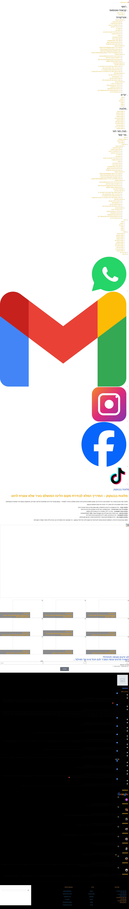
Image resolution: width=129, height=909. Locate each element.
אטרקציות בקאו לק (119, 64)
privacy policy (123, 896)
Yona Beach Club (116, 37)
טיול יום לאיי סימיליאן (116, 27)
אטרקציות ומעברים (122, 894)
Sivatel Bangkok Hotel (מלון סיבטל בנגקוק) (15, 635)
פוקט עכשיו (121, 14)
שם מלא (127, 661)
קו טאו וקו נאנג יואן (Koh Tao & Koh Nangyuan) (109, 59)
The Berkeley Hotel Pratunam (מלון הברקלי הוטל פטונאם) (58, 616)
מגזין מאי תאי (119, 131)
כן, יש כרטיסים (124, 666)
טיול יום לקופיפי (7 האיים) (115, 25)
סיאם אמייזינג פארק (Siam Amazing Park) (110, 49)
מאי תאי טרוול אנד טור (121, 891)
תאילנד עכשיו (120, 13)
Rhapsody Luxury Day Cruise (113, 44)
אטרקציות (121, 17)
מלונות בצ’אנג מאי (119, 118)
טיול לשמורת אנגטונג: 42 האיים (113, 57)
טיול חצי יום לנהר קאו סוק (115, 75)
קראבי (122, 106)
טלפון (42, 661)
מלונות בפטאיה (120, 114)
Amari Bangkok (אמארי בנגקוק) (62, 653)
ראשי (123, 6)
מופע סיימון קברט (117, 21)
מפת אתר (117, 887)
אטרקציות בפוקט (120, 20)
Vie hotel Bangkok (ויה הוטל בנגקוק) (17, 653)
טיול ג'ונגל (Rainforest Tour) (114, 88)
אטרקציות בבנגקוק (119, 45)
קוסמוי (122, 102)
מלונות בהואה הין (119, 123)
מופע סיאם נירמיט (116, 39)
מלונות (123, 108)
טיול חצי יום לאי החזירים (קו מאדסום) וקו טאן (110, 56)
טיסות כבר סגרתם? (124, 664)
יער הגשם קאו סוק (116, 76)
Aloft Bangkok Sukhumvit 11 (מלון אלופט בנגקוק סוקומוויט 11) (16, 616)
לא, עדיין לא (117, 666)
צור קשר (122, 134)
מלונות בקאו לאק (119, 121)
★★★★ (26, 613)
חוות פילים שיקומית (116, 33)
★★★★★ (111, 613)
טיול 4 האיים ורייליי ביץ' (115, 92)
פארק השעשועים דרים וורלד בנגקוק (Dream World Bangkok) (106, 52)
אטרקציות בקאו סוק (119, 73)
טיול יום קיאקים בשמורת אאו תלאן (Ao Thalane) (109, 90)
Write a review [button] (124, 691)
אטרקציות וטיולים (68, 887)
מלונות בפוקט (120, 111)
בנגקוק (122, 99)
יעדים (123, 94)
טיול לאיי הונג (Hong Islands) (114, 85)
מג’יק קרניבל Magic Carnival (114, 42)
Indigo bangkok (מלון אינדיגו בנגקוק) (103, 635)
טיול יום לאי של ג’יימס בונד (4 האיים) (112, 32)
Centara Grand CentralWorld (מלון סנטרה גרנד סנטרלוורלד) (59, 634)
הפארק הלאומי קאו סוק (115, 78)
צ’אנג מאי (121, 101)
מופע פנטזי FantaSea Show (114, 40)
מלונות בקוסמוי (120, 116)
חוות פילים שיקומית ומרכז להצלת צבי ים (111, 69)
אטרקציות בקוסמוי (119, 54)
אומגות (119, 35)
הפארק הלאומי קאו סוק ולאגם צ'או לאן (111, 80)
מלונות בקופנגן (120, 120)
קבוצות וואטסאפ (118, 10)
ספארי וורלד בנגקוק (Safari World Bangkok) (110, 47)
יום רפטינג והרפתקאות (115, 87)
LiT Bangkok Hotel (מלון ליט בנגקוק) (103, 653)
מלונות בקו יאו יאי (119, 126)
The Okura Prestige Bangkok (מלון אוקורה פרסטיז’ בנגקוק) (102, 616)
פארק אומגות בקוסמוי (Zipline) (113, 61)
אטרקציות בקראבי (119, 81)
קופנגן (122, 104)
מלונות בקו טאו (120, 125)
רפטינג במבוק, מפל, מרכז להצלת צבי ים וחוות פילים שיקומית (106, 71)
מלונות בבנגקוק (120, 113)
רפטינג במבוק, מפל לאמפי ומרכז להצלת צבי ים (109, 66)
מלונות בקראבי (120, 128)
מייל (85, 661)
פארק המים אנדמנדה (116, 23)
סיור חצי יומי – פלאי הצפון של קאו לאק (112, 68)
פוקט (122, 97)
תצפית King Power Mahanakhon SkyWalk (110, 51)
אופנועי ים (118, 28)
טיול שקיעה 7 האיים (116, 83)
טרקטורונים (118, 30)
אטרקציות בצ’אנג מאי (118, 63)
